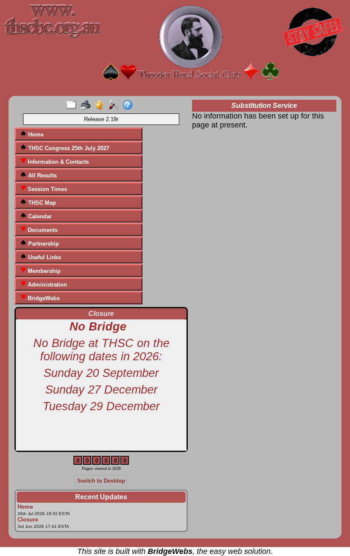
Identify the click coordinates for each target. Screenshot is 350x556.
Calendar (39, 216)
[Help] (129, 105)
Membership (43, 271)
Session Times (46, 189)
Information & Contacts (57, 162)
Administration (46, 284)
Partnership (42, 243)
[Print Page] (87, 105)
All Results (41, 175)
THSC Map (41, 203)
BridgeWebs (43, 298)
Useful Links (43, 257)
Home (35, 134)
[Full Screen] (73, 105)
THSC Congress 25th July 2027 (67, 148)
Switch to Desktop (101, 481)
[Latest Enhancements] (101, 105)
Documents (42, 230)
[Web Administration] (115, 105)
